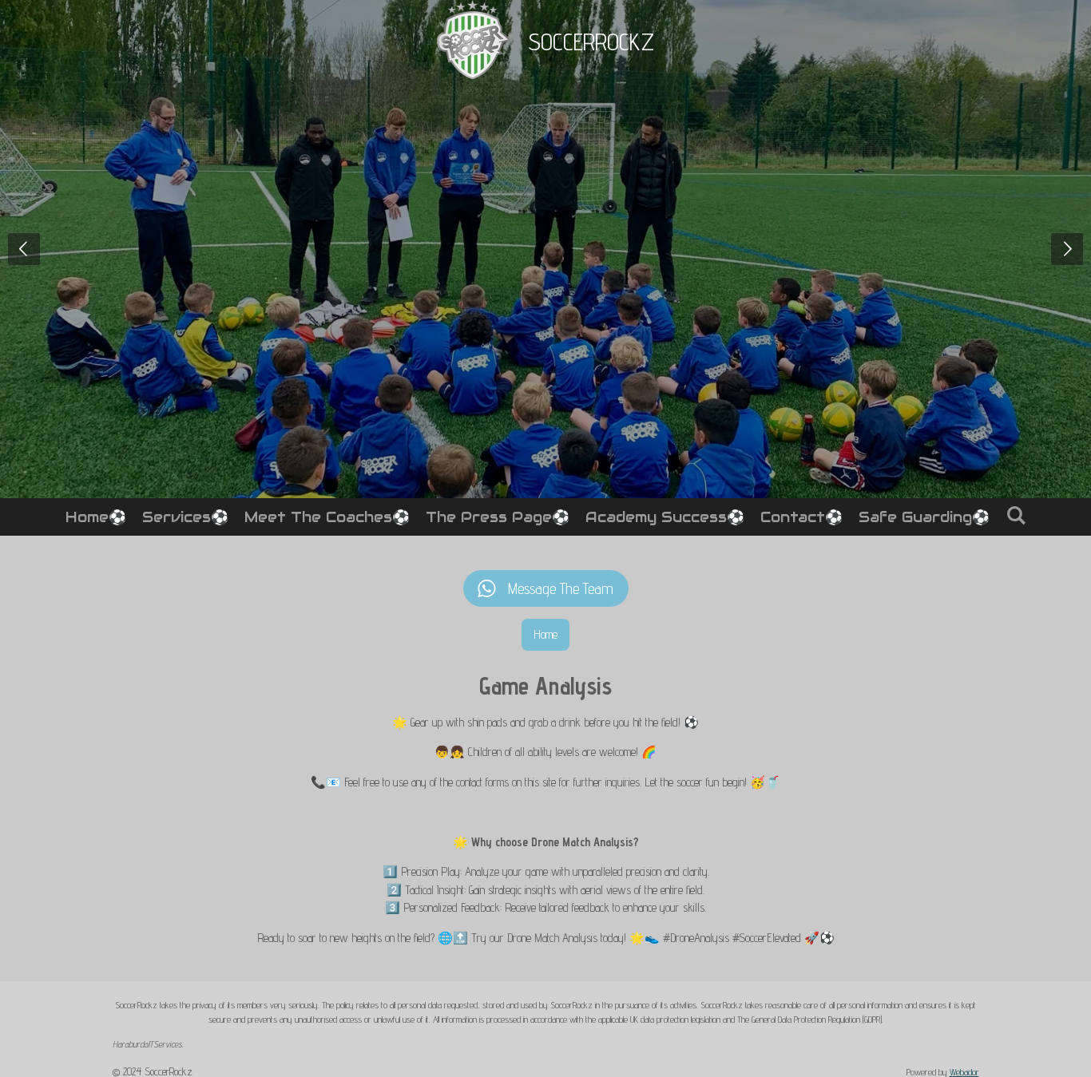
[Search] (1015, 515)
